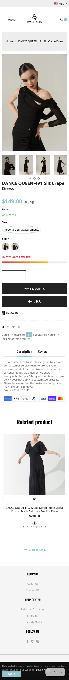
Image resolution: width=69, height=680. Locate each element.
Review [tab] (42, 351)
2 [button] (34, 178)
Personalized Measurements (21, 229)
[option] (34, 481)
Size (4, 222)
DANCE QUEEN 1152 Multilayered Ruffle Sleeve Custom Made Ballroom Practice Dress (34, 509)
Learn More (43, 669)
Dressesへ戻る (37, 549)
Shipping (32, 615)
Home (9, 41)
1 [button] (30, 178)
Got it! (11, 674)
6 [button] (45, 527)
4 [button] (37, 527)
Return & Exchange (33, 609)
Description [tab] (24, 351)
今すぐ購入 (34, 301)
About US (32, 583)
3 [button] (39, 178)
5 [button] (41, 527)
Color (5, 239)
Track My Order (32, 622)
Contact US (32, 590)
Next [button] (64, 165)
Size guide (12, 312)
